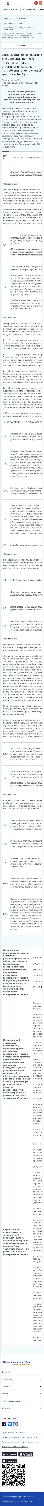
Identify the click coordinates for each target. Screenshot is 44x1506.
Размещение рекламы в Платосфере (15, 1447)
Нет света (36, 3)
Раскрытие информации (13, 23)
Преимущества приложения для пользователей (19, 1437)
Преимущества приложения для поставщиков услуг (20, 1442)
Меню (23, 45)
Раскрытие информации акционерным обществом (18, 29)
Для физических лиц (10, 9)
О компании (21, 19)
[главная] (16, 1363)
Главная (7, 19)
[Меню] (4, 3)
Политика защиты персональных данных (17, 1501)
